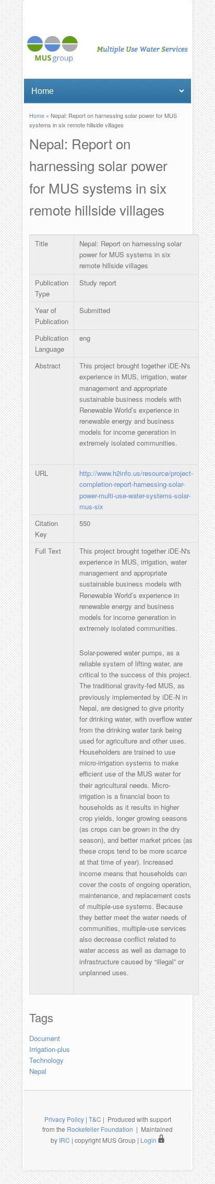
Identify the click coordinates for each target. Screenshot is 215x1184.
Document (44, 1038)
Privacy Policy (64, 1119)
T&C (95, 1119)
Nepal (37, 1071)
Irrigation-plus (49, 1049)
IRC (64, 1139)
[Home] (107, 60)
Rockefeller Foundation (100, 1129)
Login (149, 1139)
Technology (46, 1060)
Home (36, 115)
